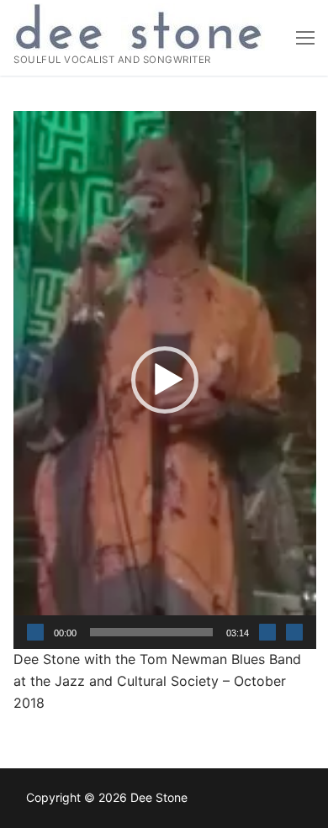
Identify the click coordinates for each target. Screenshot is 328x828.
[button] (164, 380)
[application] (164, 380)
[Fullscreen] (294, 632)
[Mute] (267, 632)
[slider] (151, 632)
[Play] (35, 632)
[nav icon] (305, 37)
